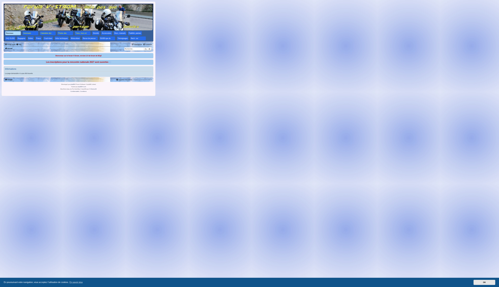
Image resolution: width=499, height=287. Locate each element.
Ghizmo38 (93, 89)
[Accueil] (78, 17)
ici (110, 62)
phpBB (72, 84)
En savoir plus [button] (76, 282)
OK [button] (484, 282)
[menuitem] (18, 44)
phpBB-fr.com (82, 86)
